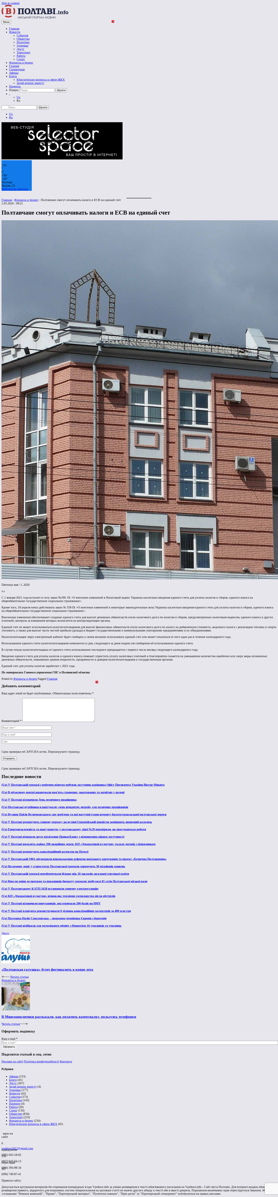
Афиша (13, 72)
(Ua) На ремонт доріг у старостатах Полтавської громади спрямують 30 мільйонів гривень (63, 866)
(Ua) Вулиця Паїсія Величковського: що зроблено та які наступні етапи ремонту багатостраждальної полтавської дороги (84, 814)
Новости (14, 32)
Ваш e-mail (10, 1038)
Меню (6, 22)
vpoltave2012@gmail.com (17, 1148)
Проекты (15, 86)
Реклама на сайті (12, 1061)
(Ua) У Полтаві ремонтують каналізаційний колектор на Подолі (45, 851)
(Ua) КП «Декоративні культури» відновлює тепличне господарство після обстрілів (58, 896)
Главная (14, 28)
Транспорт (23, 52)
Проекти (14, 1103)
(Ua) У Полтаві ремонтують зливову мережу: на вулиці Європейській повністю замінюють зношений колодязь (77, 822)
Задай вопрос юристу (30, 83)
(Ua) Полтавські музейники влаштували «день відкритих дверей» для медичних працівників (65, 807)
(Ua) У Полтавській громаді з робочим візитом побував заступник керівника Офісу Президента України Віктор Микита (83, 784)
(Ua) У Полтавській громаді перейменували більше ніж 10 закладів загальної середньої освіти (65, 873)
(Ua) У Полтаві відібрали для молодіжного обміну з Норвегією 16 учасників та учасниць (61, 925)
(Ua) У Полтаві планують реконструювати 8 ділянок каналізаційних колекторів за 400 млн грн (66, 911)
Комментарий (12, 721)
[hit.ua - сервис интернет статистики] (2, 1132)
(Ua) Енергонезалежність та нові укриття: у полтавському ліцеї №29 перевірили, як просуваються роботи (74, 829)
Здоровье (22, 45)
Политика (23, 42)
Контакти (66, 1061)
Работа (21, 55)
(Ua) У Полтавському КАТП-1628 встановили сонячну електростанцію (50, 888)
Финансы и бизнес (21, 62)
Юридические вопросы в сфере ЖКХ (41, 79)
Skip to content (10, 3)
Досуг (20, 49)
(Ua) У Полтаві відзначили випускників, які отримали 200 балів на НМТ (51, 903)
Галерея (14, 66)
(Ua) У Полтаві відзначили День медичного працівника (39, 799)
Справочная (17, 69)
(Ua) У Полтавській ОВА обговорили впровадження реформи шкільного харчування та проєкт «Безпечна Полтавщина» (84, 859)
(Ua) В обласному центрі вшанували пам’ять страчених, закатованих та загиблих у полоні (63, 792)
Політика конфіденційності (41, 1061)
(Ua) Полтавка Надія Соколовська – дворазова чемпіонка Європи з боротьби (54, 918)
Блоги (13, 76)
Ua (18, 97)
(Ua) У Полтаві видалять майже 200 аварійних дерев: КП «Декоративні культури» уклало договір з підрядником (78, 844)
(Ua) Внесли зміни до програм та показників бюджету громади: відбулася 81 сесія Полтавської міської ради (74, 881)
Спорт (21, 59)
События (22, 35)
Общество (23, 38)
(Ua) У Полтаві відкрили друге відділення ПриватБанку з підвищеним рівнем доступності (63, 836)
